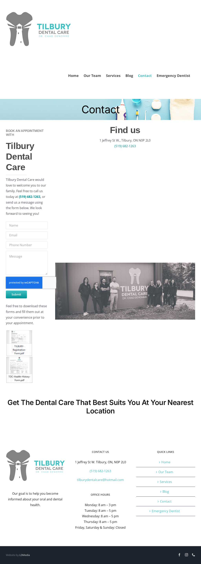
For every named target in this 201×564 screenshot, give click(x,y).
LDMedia (24, 555)
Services (166, 482)
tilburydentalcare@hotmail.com (100, 480)
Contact (166, 501)
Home (165, 462)
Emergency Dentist (166, 511)
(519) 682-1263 (29, 197)
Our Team (165, 472)
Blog (166, 491)
